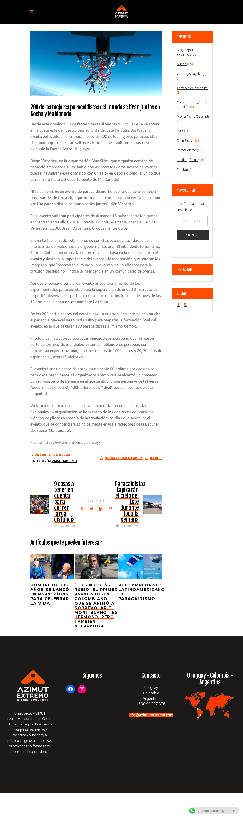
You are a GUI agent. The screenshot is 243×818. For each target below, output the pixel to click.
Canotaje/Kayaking (190, 74)
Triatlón (182, 170)
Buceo (182, 64)
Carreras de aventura (192, 88)
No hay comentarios (124, 458)
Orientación (185, 140)
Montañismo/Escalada (193, 116)
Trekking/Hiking (188, 160)
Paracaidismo (64, 461)
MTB (180, 131)
